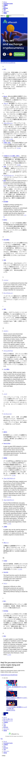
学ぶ (4, 6)
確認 (4, 180)
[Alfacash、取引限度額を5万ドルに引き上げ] (11, 685)
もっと (5, 185)
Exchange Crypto (8, 3)
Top (2, 738)
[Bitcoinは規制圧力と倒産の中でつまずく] (11, 696)
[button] (14, 755)
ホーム (5, 2)
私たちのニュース (8, 720)
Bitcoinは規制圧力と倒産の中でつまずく (16, 698)
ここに (11, 139)
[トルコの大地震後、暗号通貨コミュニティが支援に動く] (11, 705)
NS (12, 62)
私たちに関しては (8, 719)
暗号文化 (5, 8)
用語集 (5, 13)
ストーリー (6, 11)
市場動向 (5, 5)
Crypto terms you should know (9, 675)
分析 (4, 9)
